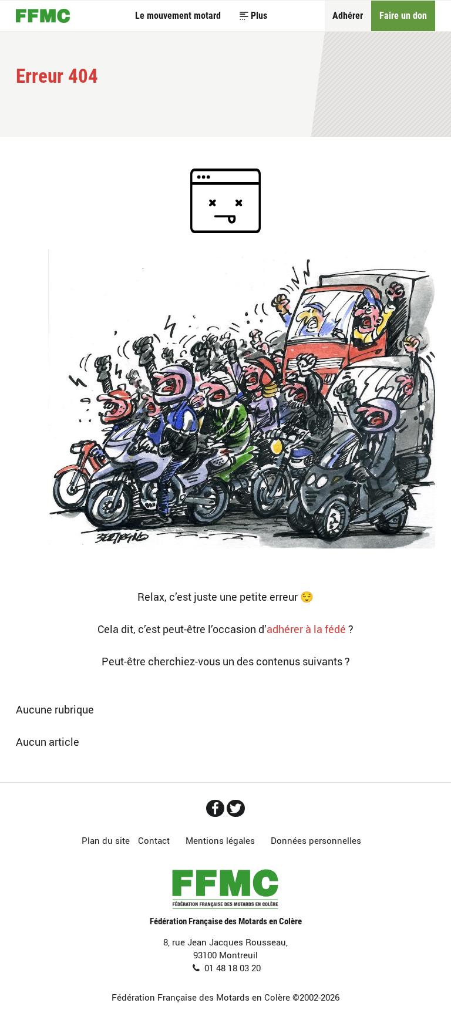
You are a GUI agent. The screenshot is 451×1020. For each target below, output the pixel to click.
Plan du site (106, 840)
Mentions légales (220, 840)
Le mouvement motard (178, 15)
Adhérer (347, 15)
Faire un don (403, 15)
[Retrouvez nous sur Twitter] (236, 808)
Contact (154, 840)
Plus (259, 15)
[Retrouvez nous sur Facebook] (215, 808)
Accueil (43, 15)
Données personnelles (316, 840)
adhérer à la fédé (306, 629)
